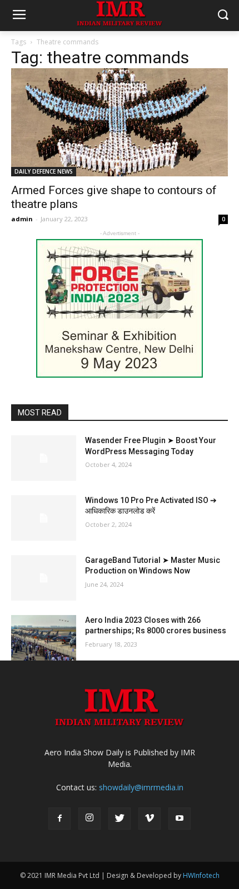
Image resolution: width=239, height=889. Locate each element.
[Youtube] (179, 818)
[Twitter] (119, 818)
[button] (222, 16)
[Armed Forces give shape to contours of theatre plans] (119, 122)
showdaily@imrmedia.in (141, 787)
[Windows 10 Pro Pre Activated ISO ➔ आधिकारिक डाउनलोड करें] (43, 518)
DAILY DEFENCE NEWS (43, 171)
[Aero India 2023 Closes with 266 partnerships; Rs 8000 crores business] (43, 638)
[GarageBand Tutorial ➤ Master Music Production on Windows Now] (43, 578)
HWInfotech (201, 875)
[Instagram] (89, 818)
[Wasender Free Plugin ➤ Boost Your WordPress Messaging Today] (43, 458)
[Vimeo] (149, 818)
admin (22, 219)
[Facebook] (59, 818)
